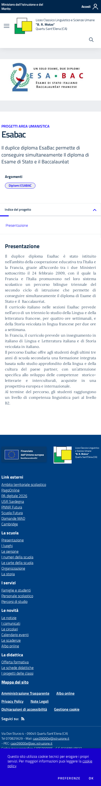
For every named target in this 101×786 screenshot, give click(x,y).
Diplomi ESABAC (20, 185)
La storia (8, 574)
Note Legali (40, 701)
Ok (91, 778)
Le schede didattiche (17, 667)
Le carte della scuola (17, 562)
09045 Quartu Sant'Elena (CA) (47, 733)
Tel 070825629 (12, 738)
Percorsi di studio (14, 601)
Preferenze (69, 778)
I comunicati (10, 623)
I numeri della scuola (17, 557)
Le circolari (9, 629)
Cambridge (9, 524)
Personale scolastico (17, 596)
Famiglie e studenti (16, 590)
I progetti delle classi (17, 673)
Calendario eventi (15, 634)
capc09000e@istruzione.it (51, 738)
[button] (50, 209)
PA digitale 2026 (14, 496)
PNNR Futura (11, 507)
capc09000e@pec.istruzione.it (31, 743)
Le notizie (8, 618)
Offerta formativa (15, 662)
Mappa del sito (15, 682)
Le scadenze (11, 640)
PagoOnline (10, 490)
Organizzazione (13, 568)
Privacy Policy (12, 701)
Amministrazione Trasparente (25, 693)
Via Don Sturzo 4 (12, 733)
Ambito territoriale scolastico (23, 484)
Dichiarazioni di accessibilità (24, 709)
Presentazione (17, 225)
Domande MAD (13, 518)
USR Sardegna (12, 501)
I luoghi (7, 545)
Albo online (10, 646)
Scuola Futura (12, 513)
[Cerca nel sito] (91, 40)
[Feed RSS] (23, 719)
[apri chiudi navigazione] (6, 26)
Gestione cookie (66, 709)
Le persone (10, 551)
